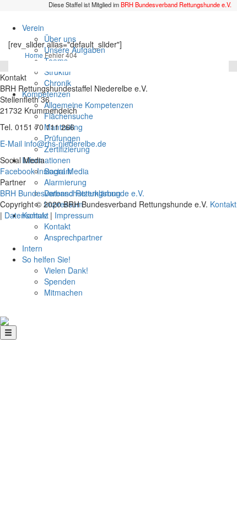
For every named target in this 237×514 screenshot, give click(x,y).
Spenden (60, 281)
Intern (32, 248)
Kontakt (57, 226)
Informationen (46, 159)
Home (34, 55)
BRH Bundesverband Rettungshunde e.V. (176, 4)
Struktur (58, 71)
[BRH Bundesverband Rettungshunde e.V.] (4, 319)
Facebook (17, 170)
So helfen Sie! (46, 259)
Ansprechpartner (73, 237)
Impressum (74, 215)
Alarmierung (65, 182)
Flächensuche (68, 115)
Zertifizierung (67, 148)
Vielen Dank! (66, 270)
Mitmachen (63, 292)
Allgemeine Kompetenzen (88, 104)
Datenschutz (26, 215)
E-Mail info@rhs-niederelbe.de (53, 143)
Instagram (54, 170)
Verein (33, 27)
